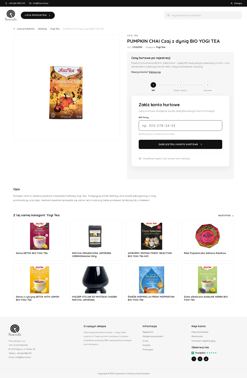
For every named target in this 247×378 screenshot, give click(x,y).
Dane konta (197, 336)
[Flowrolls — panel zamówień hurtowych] (10, 15)
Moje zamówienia (199, 332)
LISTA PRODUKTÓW (36, 15)
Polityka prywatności (153, 336)
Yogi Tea (54, 28)
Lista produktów (26, 28)
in (200, 359)
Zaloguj (238, 3)
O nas (145, 340)
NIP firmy (144, 117)
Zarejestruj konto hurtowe (178, 144)
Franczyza (148, 349)
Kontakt (146, 345)
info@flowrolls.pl (40, 3)
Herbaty (42, 28)
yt (206, 359)
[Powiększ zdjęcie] (66, 87)
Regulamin (148, 332)
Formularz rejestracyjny (203, 340)
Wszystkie (224, 215)
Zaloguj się (155, 72)
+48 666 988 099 (17, 3)
